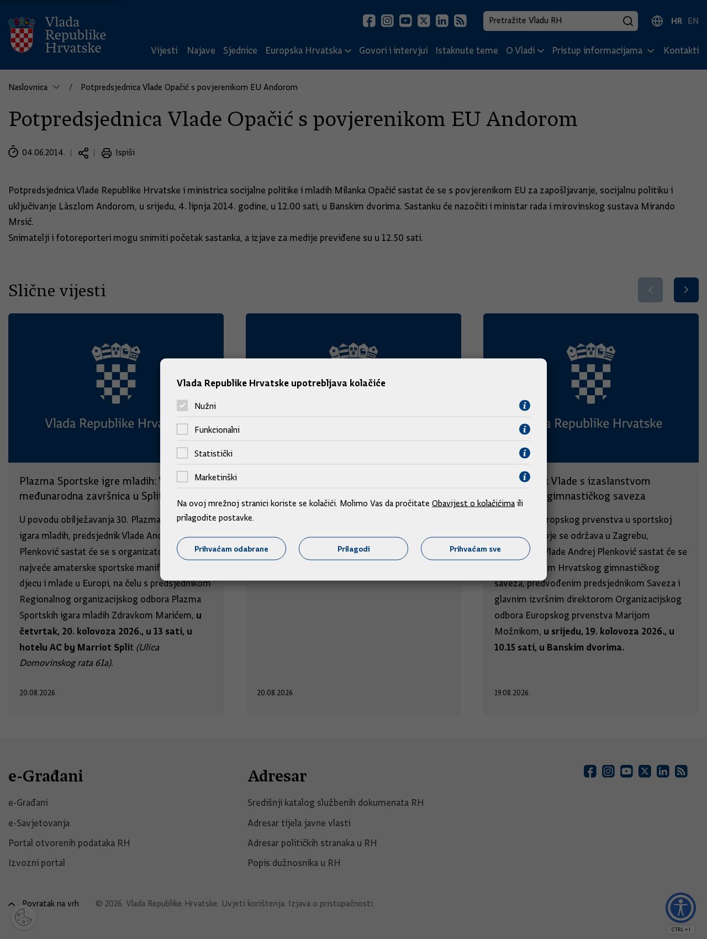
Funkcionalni (217, 429)
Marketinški (215, 477)
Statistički (213, 453)
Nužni (205, 406)
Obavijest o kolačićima (473, 503)
